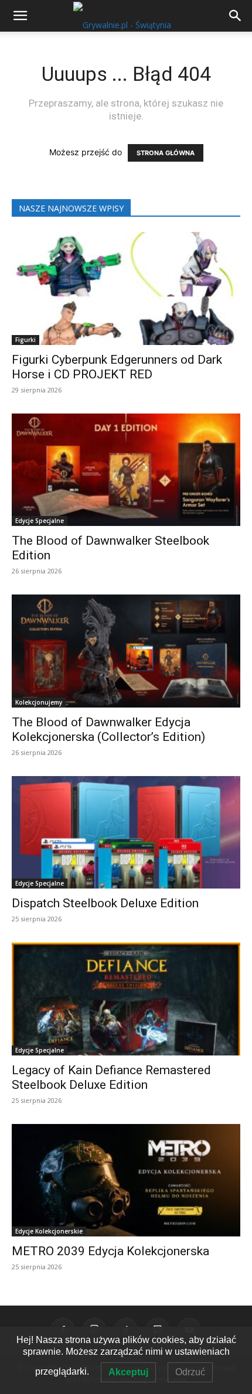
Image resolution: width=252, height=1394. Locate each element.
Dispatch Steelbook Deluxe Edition (105, 903)
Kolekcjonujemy (38, 702)
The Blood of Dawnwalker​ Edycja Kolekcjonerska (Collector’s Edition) (108, 729)
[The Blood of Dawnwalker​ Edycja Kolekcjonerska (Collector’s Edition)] (126, 651)
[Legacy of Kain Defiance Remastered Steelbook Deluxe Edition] (126, 998)
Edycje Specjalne (39, 521)
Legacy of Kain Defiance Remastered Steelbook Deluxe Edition (111, 1077)
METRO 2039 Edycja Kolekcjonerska (110, 1251)
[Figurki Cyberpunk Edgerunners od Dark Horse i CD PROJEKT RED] (126, 288)
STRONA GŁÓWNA (166, 153)
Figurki (25, 340)
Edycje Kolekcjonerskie (49, 1231)
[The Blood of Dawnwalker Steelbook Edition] (126, 470)
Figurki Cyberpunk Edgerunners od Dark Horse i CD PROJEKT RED (117, 367)
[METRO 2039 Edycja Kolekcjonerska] (126, 1180)
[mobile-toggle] (20, 16)
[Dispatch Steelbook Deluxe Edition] (126, 832)
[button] (235, 16)
